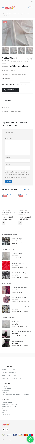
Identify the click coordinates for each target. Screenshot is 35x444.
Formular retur (6, 414)
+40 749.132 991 (12, 373)
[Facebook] (29, 2)
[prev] (28, 58)
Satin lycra (7, 210)
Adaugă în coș (12, 89)
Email (7, 165)
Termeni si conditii (7, 402)
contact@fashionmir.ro (17, 375)
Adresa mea (5, 390)
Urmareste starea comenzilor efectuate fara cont (15, 394)
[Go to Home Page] (3, 14)
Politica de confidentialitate (9, 404)
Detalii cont (5, 392)
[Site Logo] (10, 8)
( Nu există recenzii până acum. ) (19, 61)
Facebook (3, 429)
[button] (3, 7)
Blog (3, 408)
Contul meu (5, 386)
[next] (31, 58)
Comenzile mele (6, 388)
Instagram (7, 429)
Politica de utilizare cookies (9, 406)
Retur (3, 412)
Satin (3, 210)
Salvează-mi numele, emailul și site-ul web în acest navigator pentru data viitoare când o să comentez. (17, 174)
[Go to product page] (6, 241)
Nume (7, 158)
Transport (4, 410)
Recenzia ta (9, 138)
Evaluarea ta (9, 133)
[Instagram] (32, 2)
